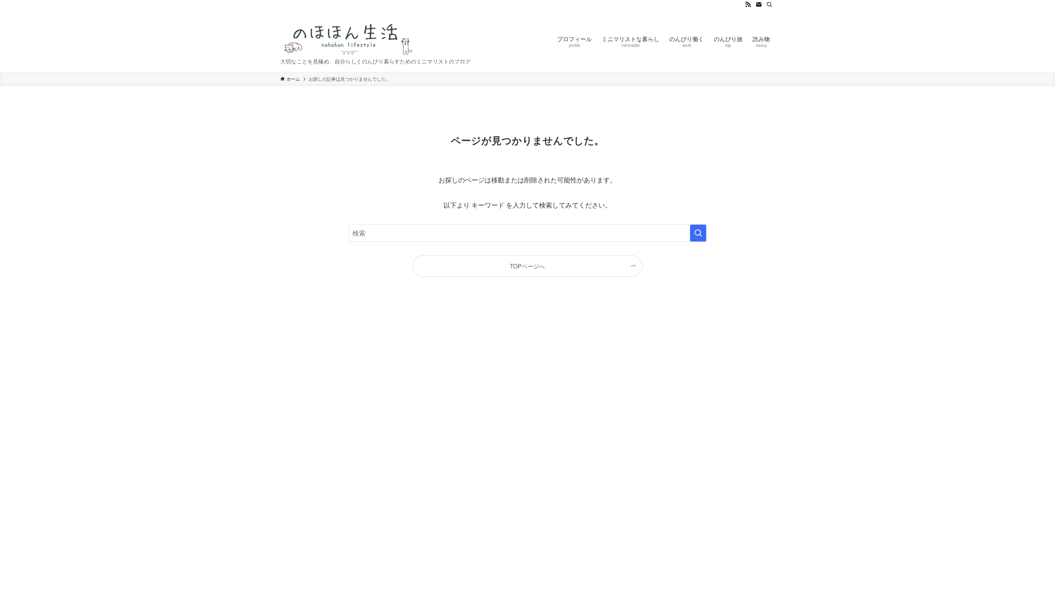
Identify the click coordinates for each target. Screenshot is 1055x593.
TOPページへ (527, 265)
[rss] (748, 4)
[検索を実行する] (698, 233)
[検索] (769, 4)
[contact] (758, 4)
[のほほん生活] (348, 36)
